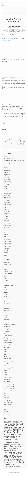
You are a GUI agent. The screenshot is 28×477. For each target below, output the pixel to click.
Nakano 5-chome (7, 338)
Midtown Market (13, 439)
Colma (5, 278)
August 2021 (6, 184)
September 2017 (7, 229)
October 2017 (7, 227)
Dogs (5, 283)
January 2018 (7, 223)
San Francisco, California (9, 361)
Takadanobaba (7, 379)
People (19, 30)
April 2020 (6, 199)
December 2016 (7, 241)
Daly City (6, 280)
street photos (23, 146)
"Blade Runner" (7, 262)
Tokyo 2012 (6, 393)
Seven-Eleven (11, 144)
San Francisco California (12, 450)
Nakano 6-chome (7, 340)
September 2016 (7, 246)
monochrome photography (18, 143)
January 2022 (7, 179)
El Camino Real (10, 436)
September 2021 (7, 183)
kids (7, 439)
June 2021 (6, 186)
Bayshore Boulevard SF (18, 422)
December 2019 (7, 204)
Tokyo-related (7, 406)
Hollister (5, 296)
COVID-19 (20, 434)
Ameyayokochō (7, 268)
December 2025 (7, 170)
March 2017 (6, 238)
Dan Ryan (15, 29)
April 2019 (6, 208)
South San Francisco (13, 31)
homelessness (9, 437)
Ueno (5, 413)
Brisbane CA (18, 427)
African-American (13, 140)
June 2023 (6, 172)
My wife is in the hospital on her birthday (13, 337)
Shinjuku (5, 374)
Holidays (5, 294)
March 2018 (6, 220)
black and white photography (13, 141)
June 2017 (6, 234)
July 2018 (6, 215)
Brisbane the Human (8, 271)
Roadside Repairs (8, 358)
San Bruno (6, 360)
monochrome (9, 143)
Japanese (10, 142)
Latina (14, 142)
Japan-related (14, 30)
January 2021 (7, 192)
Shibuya (5, 370)
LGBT (5, 321)
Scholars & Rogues (8, 368)
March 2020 (6, 200)
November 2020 (7, 193)
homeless (17, 436)
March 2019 (6, 209)
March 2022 (6, 177)
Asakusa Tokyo (19, 421)
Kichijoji (5, 312)
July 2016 (6, 250)
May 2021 (6, 188)
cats (17, 434)
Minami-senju (7, 326)
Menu (14, 13)
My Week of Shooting (8, 335)
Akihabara (6, 266)
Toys (5, 409)
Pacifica (5, 349)
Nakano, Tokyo (7, 344)
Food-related (9, 30)
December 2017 (7, 225)
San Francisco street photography (12, 454)
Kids (5, 314)
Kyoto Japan (6, 319)
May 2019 (6, 206)
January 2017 (7, 239)
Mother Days (6, 330)
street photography (17, 146)
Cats (5, 276)
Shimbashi (6, 372)
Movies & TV (6, 331)
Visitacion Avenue (14, 465)
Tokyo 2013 (6, 395)
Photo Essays (7, 353)
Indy (5, 301)
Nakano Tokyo (9, 446)
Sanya (5, 365)
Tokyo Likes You (7, 400)
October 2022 (7, 174)
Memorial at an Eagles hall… (10, 162)
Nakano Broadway (8, 342)
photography (17, 446)
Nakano (16, 442)
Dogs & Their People (8, 285)
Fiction (5, 289)
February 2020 (7, 202)
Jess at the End (7, 306)
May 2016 (6, 254)
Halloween (6, 292)
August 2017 (6, 231)
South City (17, 144)
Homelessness (7, 298)
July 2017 (6, 232)
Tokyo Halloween (7, 399)
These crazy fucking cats (9, 388)
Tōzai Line (6, 411)
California (4, 30)
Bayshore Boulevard (8, 422)
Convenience (14, 27)
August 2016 (6, 248)
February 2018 (7, 222)
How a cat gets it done (9, 299)
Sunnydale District (8, 377)
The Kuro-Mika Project (9, 386)
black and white (21, 140)
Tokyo (16, 462)
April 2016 (6, 255)
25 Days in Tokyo (7, 264)
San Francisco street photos (11, 455)
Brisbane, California (8, 273)
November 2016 (7, 243)
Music (5, 333)
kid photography (18, 438)
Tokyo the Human (8, 404)
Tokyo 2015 (6, 397)
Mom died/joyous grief (9, 158)
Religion (5, 356)
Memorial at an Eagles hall (10, 324)
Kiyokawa (6, 315)
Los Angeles (6, 322)
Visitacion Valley (7, 415)
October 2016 (7, 245)
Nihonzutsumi (7, 345)
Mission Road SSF (20, 142)
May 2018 (6, 218)
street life (7, 461)
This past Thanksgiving (9, 390)
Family (5, 287)
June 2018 (6, 216)
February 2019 (7, 211)
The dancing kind (7, 163)
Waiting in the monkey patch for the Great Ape (14, 160)
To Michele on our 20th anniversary (11, 392)
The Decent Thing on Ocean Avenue (12, 384)
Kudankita (6, 317)
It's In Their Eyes (7, 303)
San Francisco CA (11, 449)
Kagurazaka (6, 308)
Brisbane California (13, 429)
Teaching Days (20, 31)
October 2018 (7, 213)
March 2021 (6, 190)
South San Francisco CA (13, 145)
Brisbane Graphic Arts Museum (12, 433)
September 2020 (7, 197)
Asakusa (6, 269)
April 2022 (6, 176)
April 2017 (6, 236)
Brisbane (8, 427)
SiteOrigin (16, 473)
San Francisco (10, 447)
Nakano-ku (7, 444)
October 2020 (7, 195)
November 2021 (7, 181)
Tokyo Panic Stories (8, 402)
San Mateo (6, 363)
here (21, 108)
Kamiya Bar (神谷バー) (9, 310)
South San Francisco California (12, 459)
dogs (5, 436)
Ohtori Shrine (6, 347)
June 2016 (6, 252)
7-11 (7, 140)
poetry (21, 446)
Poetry (5, 354)
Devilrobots (6, 282)
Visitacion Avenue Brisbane (12, 466)
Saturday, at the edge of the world (11, 367)
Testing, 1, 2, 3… (7, 156)
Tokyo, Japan (7, 407)
